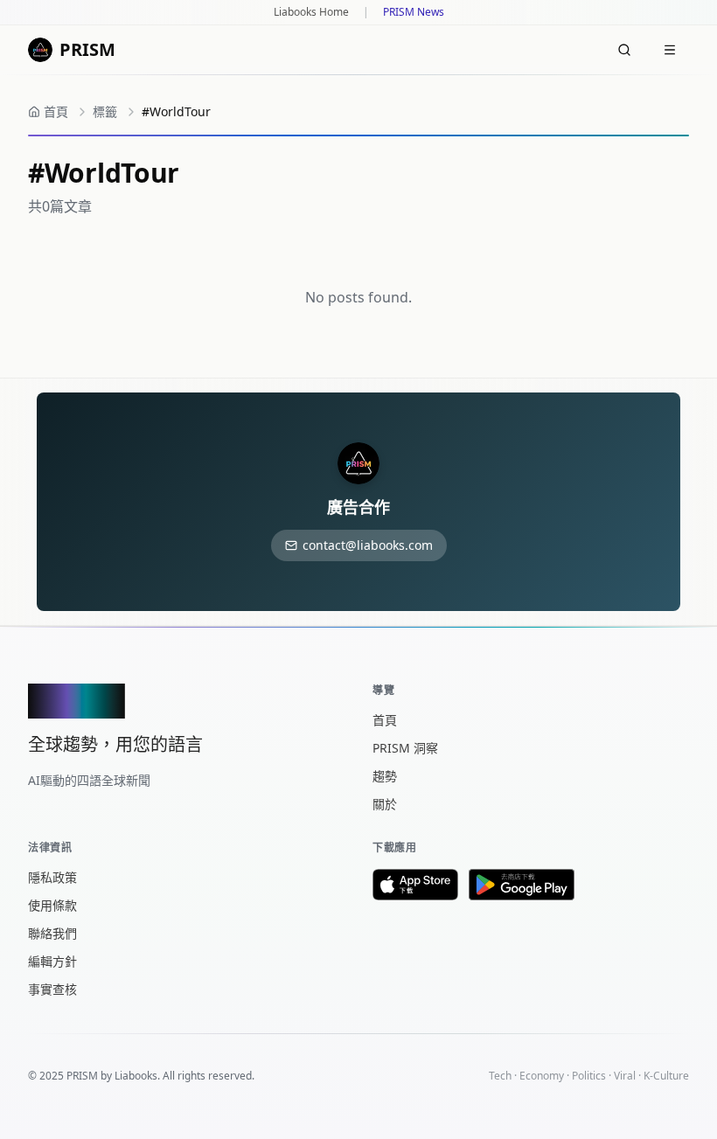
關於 (384, 803)
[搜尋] (624, 50)
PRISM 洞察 (405, 748)
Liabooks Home (311, 12)
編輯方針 (52, 961)
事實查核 (52, 989)
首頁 (384, 720)
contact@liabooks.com (368, 545)
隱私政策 (52, 877)
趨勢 (384, 775)
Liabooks (136, 1075)
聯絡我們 (52, 933)
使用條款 (52, 905)
